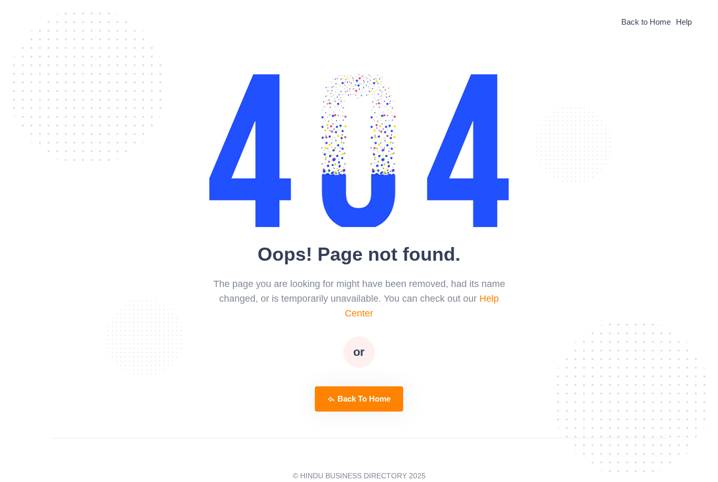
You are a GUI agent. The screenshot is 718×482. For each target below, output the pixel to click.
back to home (364, 398)
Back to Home (646, 21)
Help (684, 21)
